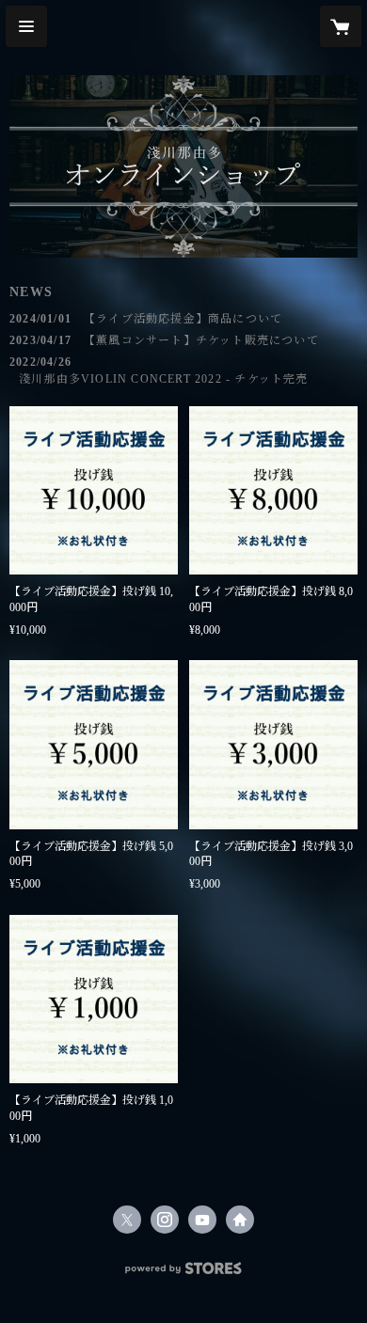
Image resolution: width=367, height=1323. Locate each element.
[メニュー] (26, 26)
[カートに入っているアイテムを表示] (340, 26)
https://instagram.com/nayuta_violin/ (165, 1219)
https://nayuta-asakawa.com (240, 1219)
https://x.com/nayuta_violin (127, 1219)
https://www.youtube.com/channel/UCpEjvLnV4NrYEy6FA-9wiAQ (202, 1219)
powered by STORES (183, 1273)
